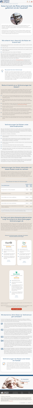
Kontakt (22, 393)
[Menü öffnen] (31, 1)
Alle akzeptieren (23, 402)
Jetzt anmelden (25, 382)
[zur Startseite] (5, 393)
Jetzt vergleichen (16, 309)
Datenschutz (30, 393)
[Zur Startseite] (5, 1)
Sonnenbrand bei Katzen (22, 104)
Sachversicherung (15, 393)
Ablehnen (29, 402)
